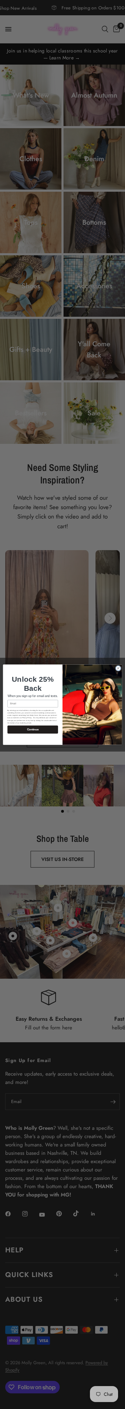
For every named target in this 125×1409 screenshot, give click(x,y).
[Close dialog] (118, 668)
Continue (33, 729)
